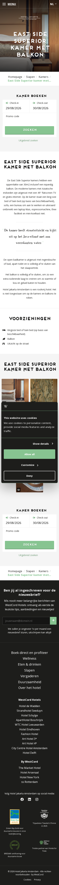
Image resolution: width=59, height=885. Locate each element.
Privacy (37, 879)
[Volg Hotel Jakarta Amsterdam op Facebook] (22, 799)
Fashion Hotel (29, 734)
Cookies (27, 879)
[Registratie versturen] (53, 621)
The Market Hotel (29, 768)
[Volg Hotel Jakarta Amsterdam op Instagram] (37, 799)
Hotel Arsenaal (29, 772)
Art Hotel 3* (29, 739)
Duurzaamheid (29, 682)
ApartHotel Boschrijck (29, 720)
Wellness (29, 658)
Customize (27, 465)
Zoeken (29, 130)
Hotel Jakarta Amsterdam (27, 871)
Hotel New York (29, 777)
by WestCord (37, 874)
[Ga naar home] (29, 18)
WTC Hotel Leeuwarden (29, 724)
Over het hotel (29, 687)
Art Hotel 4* (29, 743)
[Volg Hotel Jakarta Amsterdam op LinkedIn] (30, 799)
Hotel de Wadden (29, 706)
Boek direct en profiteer (29, 652)
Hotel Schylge (29, 715)
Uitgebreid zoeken (28, 140)
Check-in (14, 102)
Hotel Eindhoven (29, 729)
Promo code (12, 116)
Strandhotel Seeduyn (29, 710)
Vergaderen (29, 676)
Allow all (29, 454)
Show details (41, 443)
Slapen (29, 670)
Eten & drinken (29, 664)
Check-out (42, 102)
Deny (29, 475)
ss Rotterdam (29, 782)
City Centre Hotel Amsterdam (29, 748)
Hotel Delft (29, 753)
